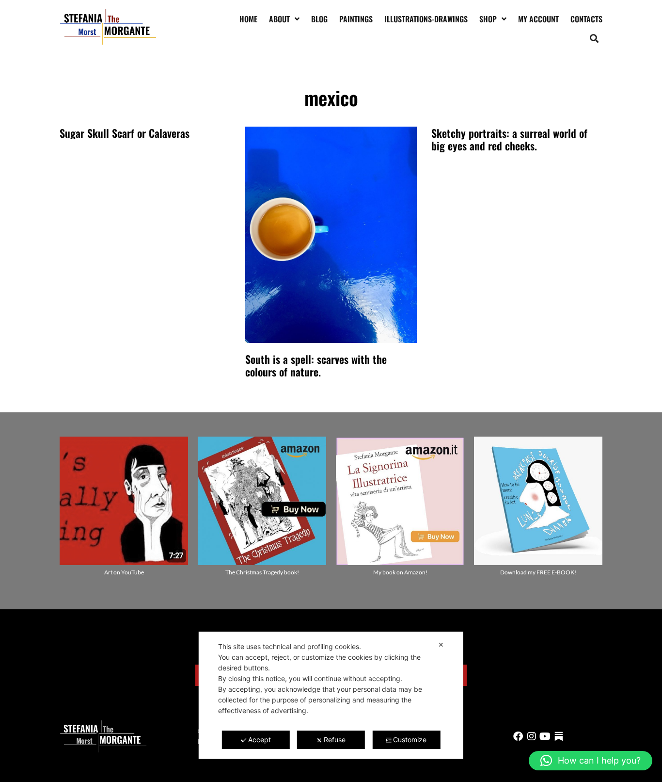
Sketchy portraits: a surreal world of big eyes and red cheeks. (509, 139)
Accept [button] (259, 739)
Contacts (586, 19)
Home (248, 19)
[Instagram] (531, 736)
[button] (594, 38)
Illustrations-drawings (426, 19)
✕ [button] (441, 644)
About (279, 19)
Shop (488, 19)
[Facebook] (518, 736)
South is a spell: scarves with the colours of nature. (316, 365)
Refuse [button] (335, 739)
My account (538, 19)
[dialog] (331, 695)
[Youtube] (545, 736)
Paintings (356, 19)
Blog (319, 19)
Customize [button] (409, 739)
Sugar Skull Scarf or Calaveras (124, 133)
